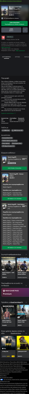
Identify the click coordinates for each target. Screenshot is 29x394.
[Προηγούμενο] (22, 254)
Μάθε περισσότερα (5, 47)
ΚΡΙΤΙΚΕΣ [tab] (17, 57)
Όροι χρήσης (16, 389)
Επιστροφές (7, 372)
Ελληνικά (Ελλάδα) (6, 377)
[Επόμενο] (26, 254)
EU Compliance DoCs (19, 393)
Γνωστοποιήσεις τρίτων (12, 391)
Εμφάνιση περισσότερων (7, 113)
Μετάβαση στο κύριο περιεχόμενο (11, 1)
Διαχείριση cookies (6, 389)
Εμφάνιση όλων (16, 254)
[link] (8, 268)
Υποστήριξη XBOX (18, 364)
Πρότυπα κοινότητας (6, 366)
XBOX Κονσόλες (5, 362)
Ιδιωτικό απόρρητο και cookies (16, 387)
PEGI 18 (9, 36)
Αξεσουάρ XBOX (8, 364)
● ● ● (25, 29)
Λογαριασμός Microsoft (7, 370)
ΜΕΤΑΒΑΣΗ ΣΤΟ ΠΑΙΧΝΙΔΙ (14, 198)
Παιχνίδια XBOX (15, 362)
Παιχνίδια (3, 375)
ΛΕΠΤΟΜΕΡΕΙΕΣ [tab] (6, 57)
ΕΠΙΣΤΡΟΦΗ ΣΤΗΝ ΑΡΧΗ (14, 168)
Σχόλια (26, 364)
